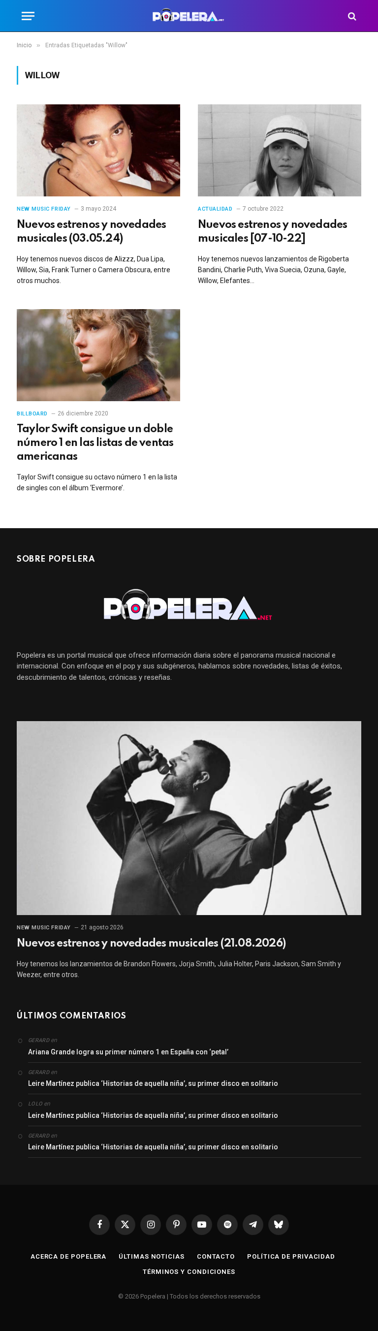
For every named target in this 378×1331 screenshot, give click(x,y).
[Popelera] (189, 16)
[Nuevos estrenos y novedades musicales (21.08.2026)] (189, 818)
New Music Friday (44, 209)
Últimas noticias (152, 1256)
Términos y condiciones (189, 1271)
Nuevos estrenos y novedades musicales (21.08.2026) (151, 943)
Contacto (216, 1256)
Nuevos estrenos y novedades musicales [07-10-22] (272, 232)
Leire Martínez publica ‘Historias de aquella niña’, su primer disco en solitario (153, 1083)
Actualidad (215, 209)
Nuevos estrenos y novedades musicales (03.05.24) (91, 232)
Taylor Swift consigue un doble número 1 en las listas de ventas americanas (95, 443)
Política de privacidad (291, 1256)
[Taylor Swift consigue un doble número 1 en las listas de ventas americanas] (98, 355)
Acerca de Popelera (68, 1256)
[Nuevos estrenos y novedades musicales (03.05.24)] (98, 150)
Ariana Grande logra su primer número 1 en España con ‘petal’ (128, 1052)
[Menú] (28, 16)
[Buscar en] (351, 16)
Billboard (32, 414)
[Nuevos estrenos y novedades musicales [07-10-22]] (279, 150)
